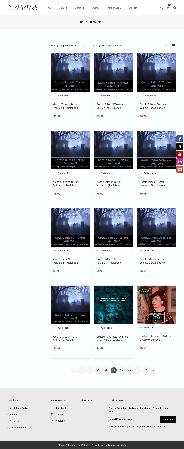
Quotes (95, 7)
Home (48, 7)
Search (13, 414)
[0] (168, 7)
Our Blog (79, 7)
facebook (61, 408)
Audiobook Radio (19, 408)
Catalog (63, 7)
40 (129, 370)
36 (97, 370)
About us (134, 7)
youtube (60, 420)
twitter (60, 414)
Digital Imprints (18, 427)
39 (121, 370)
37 (105, 370)
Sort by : (55, 45)
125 (145, 370)
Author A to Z (114, 7)
